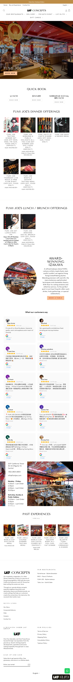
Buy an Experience (15, 5)
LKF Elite (60, 14)
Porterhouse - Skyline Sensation (47, 573)
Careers (6, 616)
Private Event (46, 14)
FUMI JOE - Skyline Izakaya (46, 579)
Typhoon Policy (42, 643)
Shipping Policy (42, 637)
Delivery (31, 14)
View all (36, 518)
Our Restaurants (15, 14)
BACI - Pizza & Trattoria (44, 576)
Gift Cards (36, 17)
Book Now (10, 73)
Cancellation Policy (43, 640)
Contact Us (26, 5)
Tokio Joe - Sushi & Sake (44, 582)
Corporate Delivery (10, 610)
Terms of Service (42, 631)
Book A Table (55, 298)
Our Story (7, 607)
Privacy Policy (41, 634)
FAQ (5, 613)
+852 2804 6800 (14, 472)
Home (5, 5)
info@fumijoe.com (14, 475)
